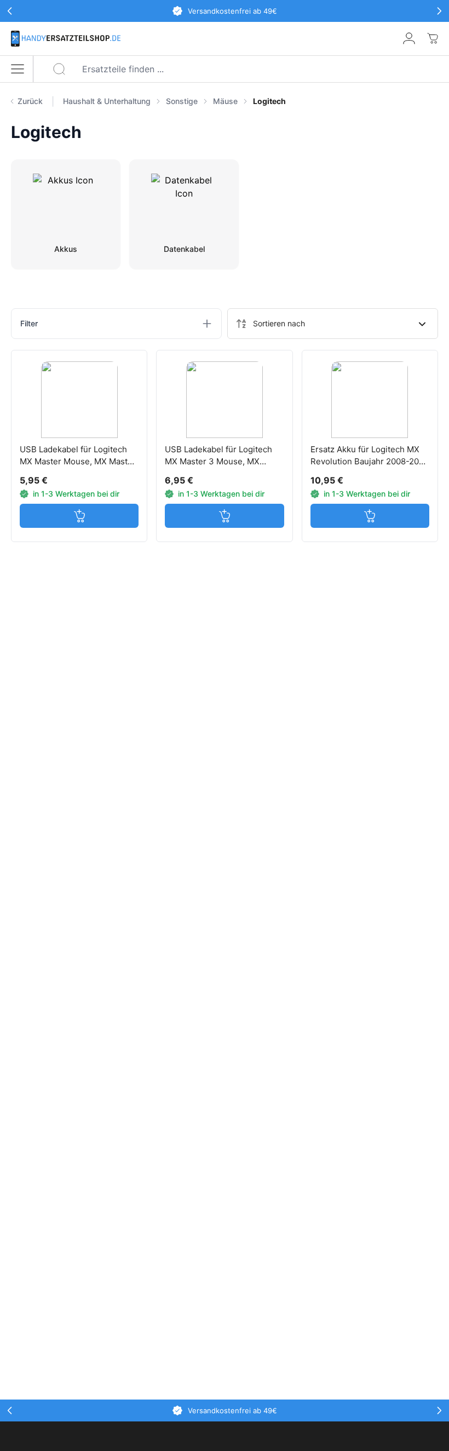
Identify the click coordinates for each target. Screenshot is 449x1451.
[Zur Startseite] (65, 39)
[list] (250, 101)
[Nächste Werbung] (439, 10)
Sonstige (182, 101)
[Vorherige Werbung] (9, 10)
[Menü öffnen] (17, 69)
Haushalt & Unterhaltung (107, 101)
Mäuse (225, 101)
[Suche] (59, 69)
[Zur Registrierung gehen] (409, 38)
